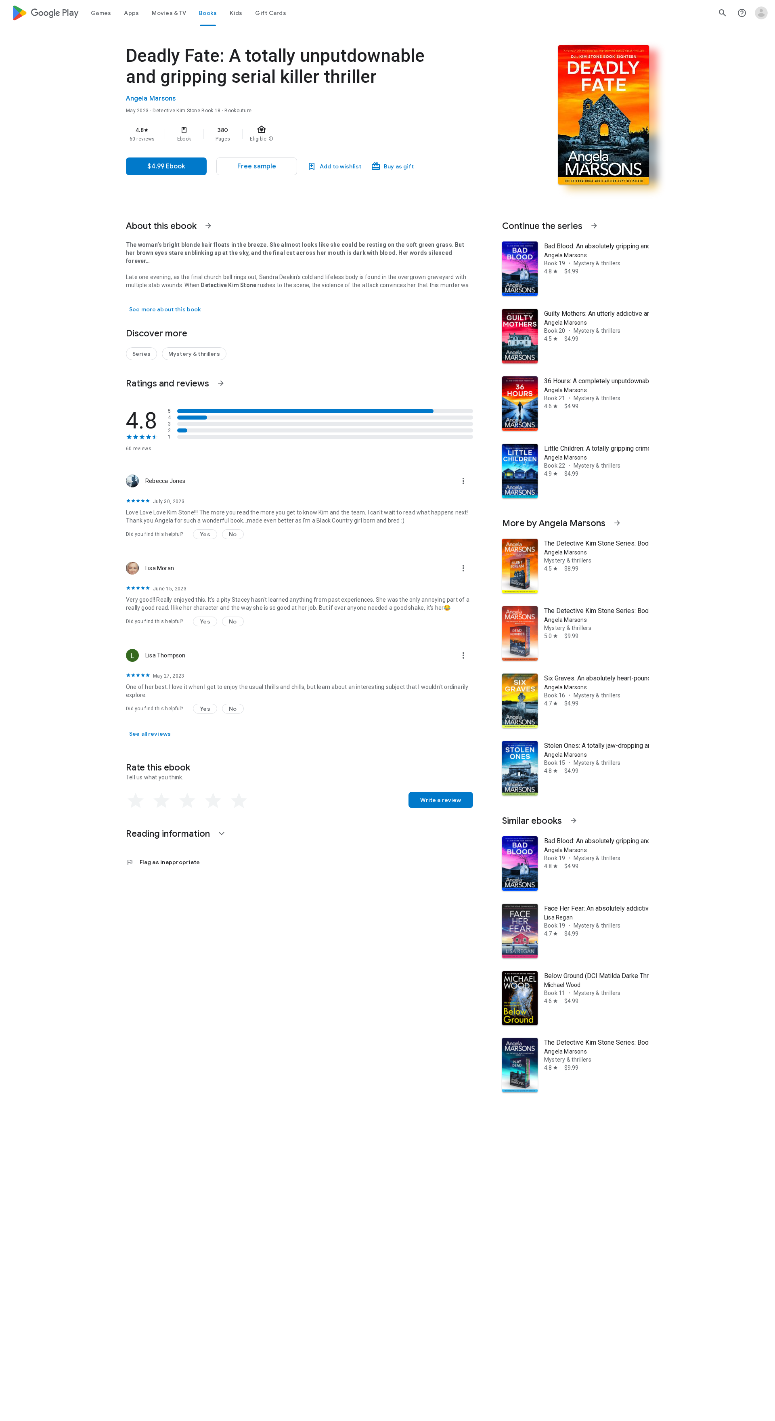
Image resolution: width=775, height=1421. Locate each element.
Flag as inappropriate (163, 862)
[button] (256, 166)
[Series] (141, 354)
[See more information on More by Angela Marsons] (617, 523)
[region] (287, 134)
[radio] (135, 800)
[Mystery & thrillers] (194, 354)
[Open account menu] (761, 13)
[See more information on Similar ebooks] (573, 820)
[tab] (100, 13)
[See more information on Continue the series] (594, 225)
